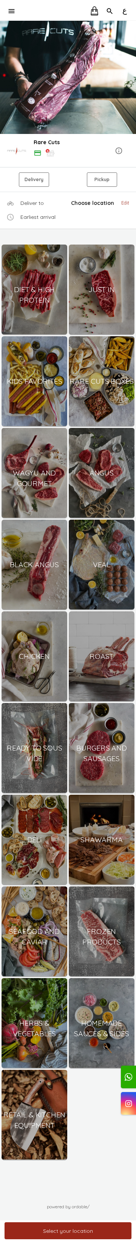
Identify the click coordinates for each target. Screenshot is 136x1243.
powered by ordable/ (68, 1206)
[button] (68, 151)
